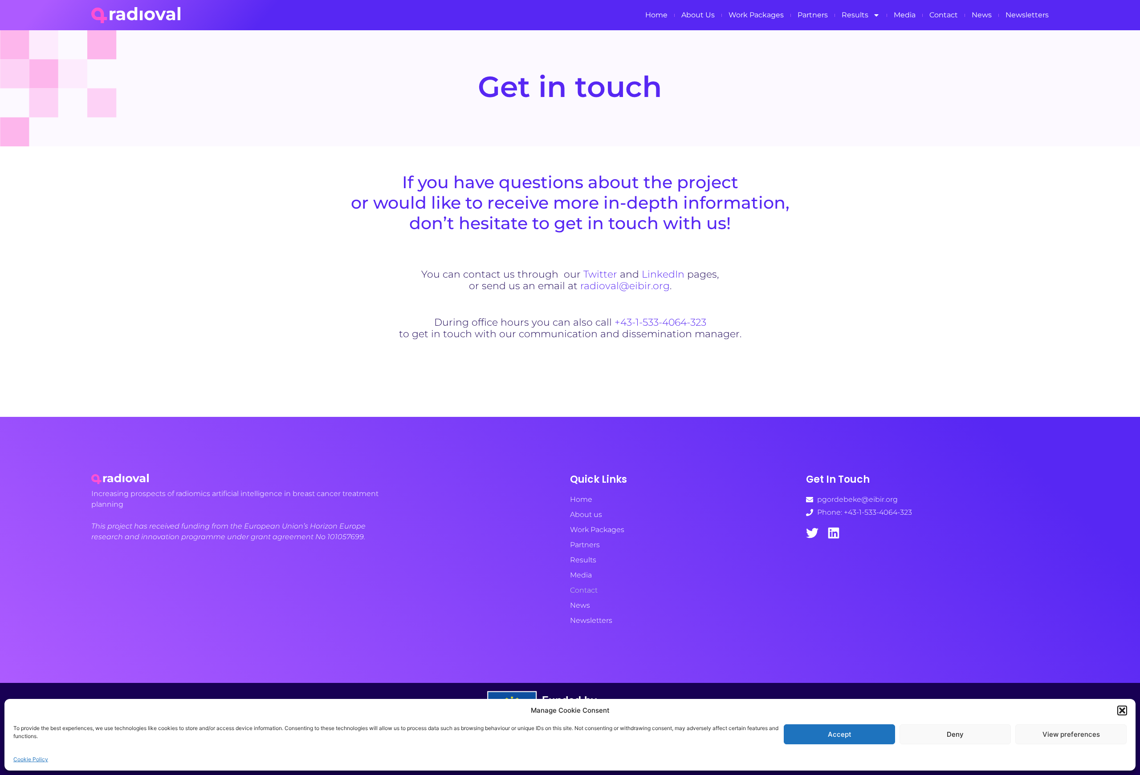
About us (698, 15)
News (982, 15)
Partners (813, 15)
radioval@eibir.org (625, 286)
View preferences (1071, 734)
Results (855, 15)
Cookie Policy (30, 759)
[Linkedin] (833, 533)
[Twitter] (812, 533)
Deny (955, 734)
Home (656, 15)
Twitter (600, 274)
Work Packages (756, 15)
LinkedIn (663, 274)
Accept (839, 734)
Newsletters (1027, 15)
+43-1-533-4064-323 (660, 322)
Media (905, 15)
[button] (1122, 710)
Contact (943, 15)
